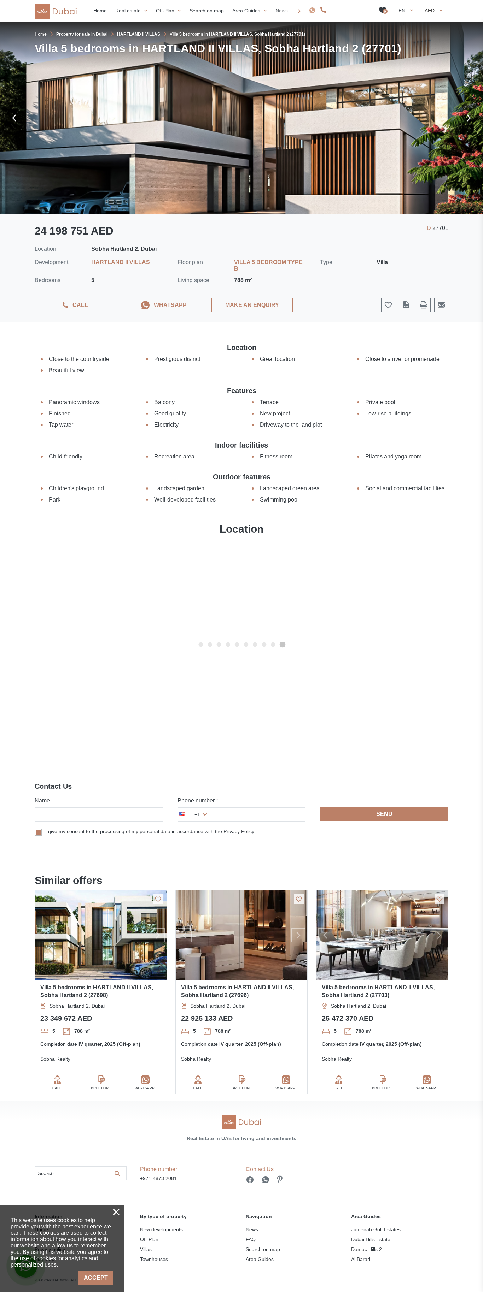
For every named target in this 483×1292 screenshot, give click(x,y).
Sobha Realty (55, 1059)
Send (384, 814)
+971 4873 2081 (347, 10)
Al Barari (360, 1259)
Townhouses (154, 1259)
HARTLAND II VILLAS (120, 262)
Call (80, 305)
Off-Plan (149, 1239)
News (252, 1229)
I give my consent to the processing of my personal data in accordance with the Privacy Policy (149, 831)
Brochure (101, 1088)
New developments (161, 1229)
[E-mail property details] (441, 305)
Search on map (263, 1249)
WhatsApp (170, 305)
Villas (146, 1249)
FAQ (251, 1239)
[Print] (424, 305)
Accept (96, 1278)
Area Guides (260, 1259)
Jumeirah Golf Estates (376, 1229)
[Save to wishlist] (158, 899)
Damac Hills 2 (366, 1249)
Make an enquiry (252, 305)
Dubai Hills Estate (370, 1239)
